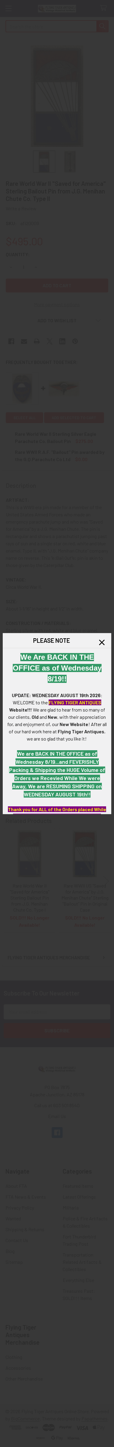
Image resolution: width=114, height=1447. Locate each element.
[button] (102, 642)
